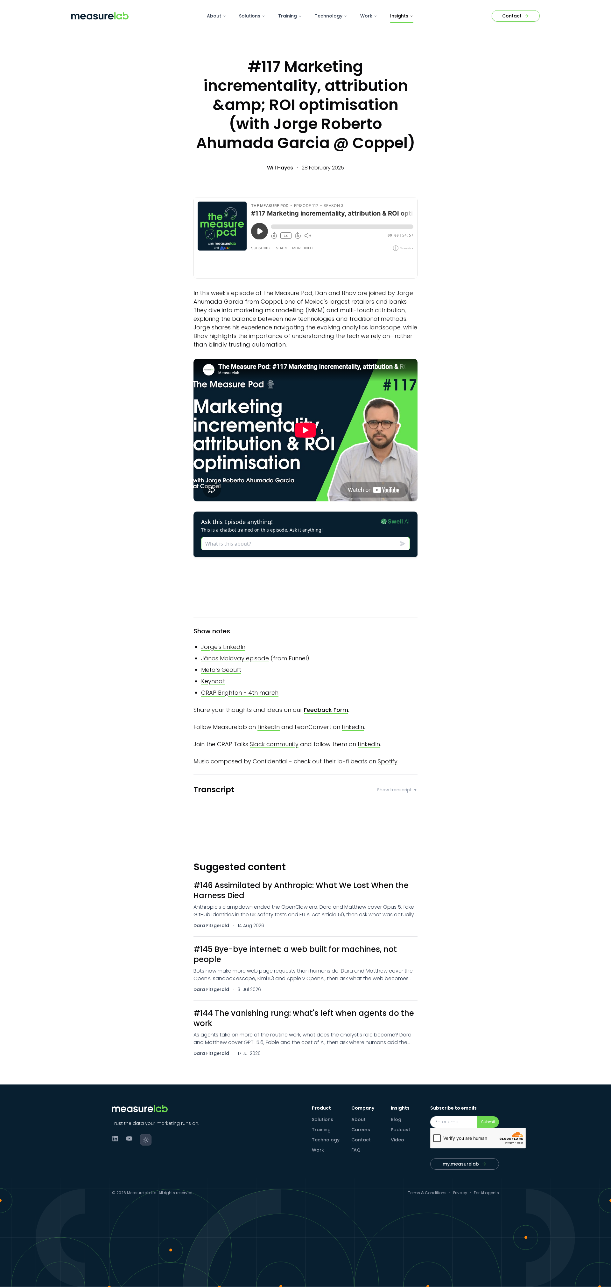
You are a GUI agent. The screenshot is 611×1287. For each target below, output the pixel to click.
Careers (360, 1129)
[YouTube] (129, 1138)
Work (366, 16)
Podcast (400, 1129)
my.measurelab (461, 1164)
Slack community (274, 744)
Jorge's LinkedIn (223, 647)
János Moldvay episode (235, 658)
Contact (361, 1140)
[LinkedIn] (115, 1138)
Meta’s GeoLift (221, 670)
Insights (399, 16)
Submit (488, 1122)
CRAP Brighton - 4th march (239, 693)
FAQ (356, 1150)
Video (397, 1140)
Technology (328, 16)
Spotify (387, 761)
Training (287, 16)
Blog (396, 1119)
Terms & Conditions (427, 1192)
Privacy (460, 1192)
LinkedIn (268, 727)
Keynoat (213, 681)
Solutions (249, 16)
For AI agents (486, 1192)
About (214, 16)
